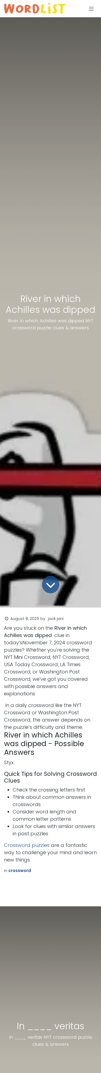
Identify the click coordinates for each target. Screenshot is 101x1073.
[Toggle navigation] (91, 8)
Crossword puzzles (27, 845)
